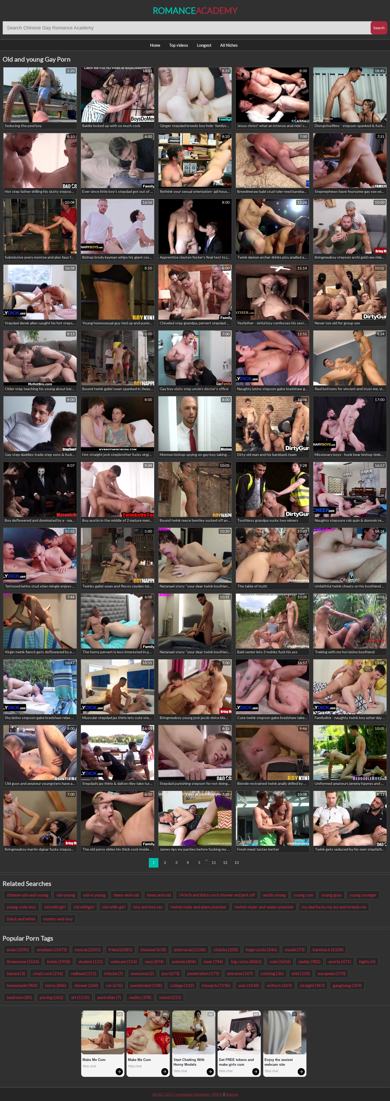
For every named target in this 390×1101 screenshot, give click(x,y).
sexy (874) (154, 961)
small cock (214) (48, 973)
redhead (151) (83, 973)
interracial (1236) (190, 949)
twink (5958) (58, 961)
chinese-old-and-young (28, 894)
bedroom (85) (19, 997)
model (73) (295, 949)
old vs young (94, 894)
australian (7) (109, 997)
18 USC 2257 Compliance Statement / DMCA (187, 1094)
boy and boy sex (148, 906)
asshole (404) (184, 961)
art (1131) (80, 997)
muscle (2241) (88, 949)
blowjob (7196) (216, 985)
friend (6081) (120, 949)
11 (214, 862)
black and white (21, 918)
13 (237, 862)
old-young (66, 894)
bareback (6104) (328, 949)
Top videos (178, 45)
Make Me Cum (94, 1060)
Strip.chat (89, 1066)
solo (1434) (248, 985)
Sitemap (232, 1094)
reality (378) (140, 997)
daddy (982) (309, 961)
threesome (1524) (23, 961)
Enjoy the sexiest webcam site (279, 1062)
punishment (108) (146, 985)
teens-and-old (126, 894)
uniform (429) (279, 985)
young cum (303, 894)
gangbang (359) (347, 985)
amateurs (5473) (52, 949)
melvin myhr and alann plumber (199, 906)
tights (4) (367, 961)
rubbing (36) (272, 973)
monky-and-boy (58, 918)
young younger (363, 894)
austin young (274, 894)
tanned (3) (16, 973)
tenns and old (159, 894)
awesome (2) (142, 973)
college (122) (182, 985)
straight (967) (312, 985)
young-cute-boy (21, 906)
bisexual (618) (153, 949)
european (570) (331, 973)
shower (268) (86, 985)
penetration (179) (203, 973)
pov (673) (170, 973)
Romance (195, 10)
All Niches (229, 45)
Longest (204, 45)
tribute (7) (113, 973)
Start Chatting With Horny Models (190, 1062)
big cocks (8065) (246, 961)
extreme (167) (240, 973)
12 (225, 862)
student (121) (90, 961)
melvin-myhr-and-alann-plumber (264, 906)
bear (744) (213, 961)
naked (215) (170, 997)
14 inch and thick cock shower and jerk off (217, 894)
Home (155, 45)
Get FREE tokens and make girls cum (237, 1062)
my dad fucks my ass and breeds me (334, 906)
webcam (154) (124, 961)
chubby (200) (226, 949)
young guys (331, 894)
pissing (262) (51, 997)
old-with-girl (113, 906)
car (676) (114, 985)
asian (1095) (18, 949)
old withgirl (83, 906)
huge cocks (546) (261, 949)
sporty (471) (339, 961)
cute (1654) (280, 961)
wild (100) (301, 973)
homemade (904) (22, 985)
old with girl (55, 906)
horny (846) (55, 985)
